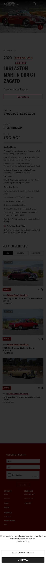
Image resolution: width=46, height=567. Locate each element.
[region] (23, 549)
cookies (9, 536)
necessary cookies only (23, 553)
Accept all (23, 560)
